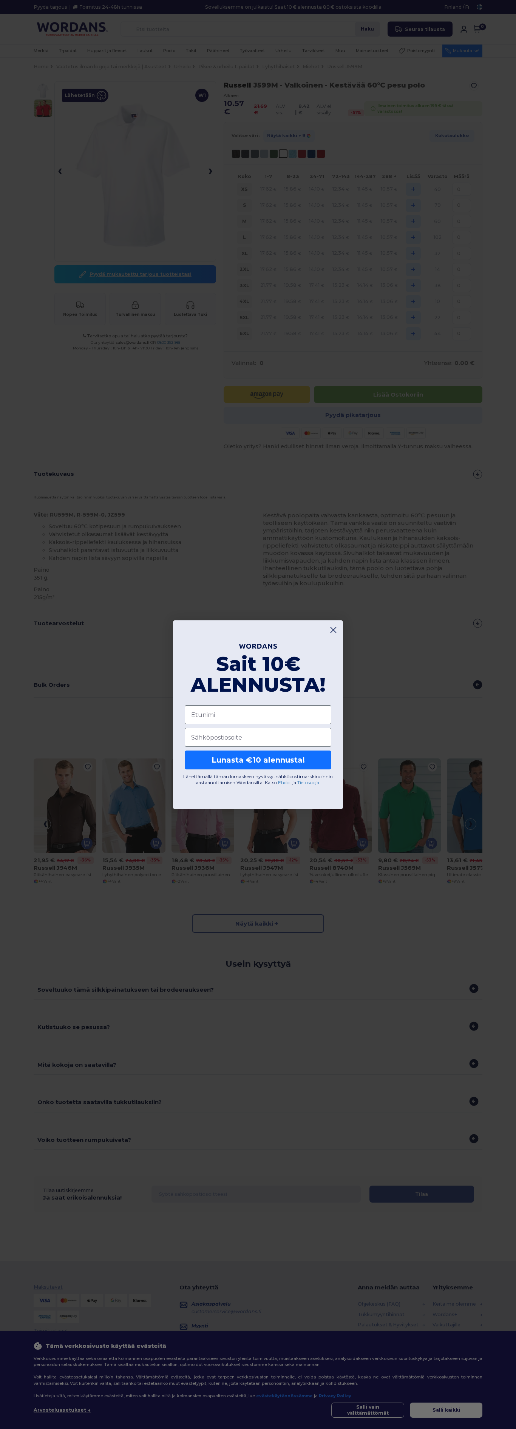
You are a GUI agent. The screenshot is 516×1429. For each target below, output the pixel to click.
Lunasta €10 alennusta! (258, 759)
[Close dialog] (333, 630)
